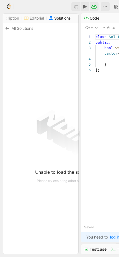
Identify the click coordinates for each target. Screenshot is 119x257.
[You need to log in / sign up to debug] (75, 6)
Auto (111, 27)
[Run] (85, 6)
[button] (105, 6)
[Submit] (94, 6)
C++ (89, 27)
